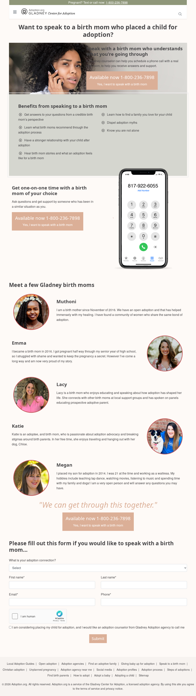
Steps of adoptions (178, 669)
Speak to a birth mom (172, 664)
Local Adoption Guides (20, 664)
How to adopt (82, 675)
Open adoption (48, 664)
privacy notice (114, 688)
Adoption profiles (127, 669)
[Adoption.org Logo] (48, 12)
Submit (98, 638)
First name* (16, 577)
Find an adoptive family (102, 664)
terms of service (90, 688)
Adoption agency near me (76, 669)
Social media (104, 669)
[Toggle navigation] (15, 12)
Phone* (106, 594)
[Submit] (180, 13)
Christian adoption (14, 669)
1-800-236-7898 (117, 2)
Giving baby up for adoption (138, 664)
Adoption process (152, 669)
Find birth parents (58, 675)
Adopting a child (124, 675)
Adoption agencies (72, 664)
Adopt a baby (102, 675)
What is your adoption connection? (32, 560)
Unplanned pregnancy (42, 669)
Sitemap (144, 675)
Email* (13, 594)
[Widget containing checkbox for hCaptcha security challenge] (38, 616)
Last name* (108, 577)
